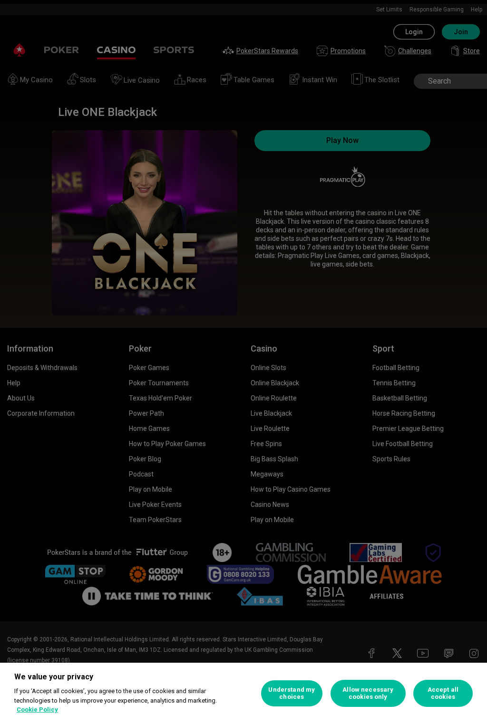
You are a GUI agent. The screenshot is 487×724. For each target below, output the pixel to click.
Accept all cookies (443, 693)
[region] (243, 693)
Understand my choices (291, 693)
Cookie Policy (37, 709)
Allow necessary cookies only (367, 693)
